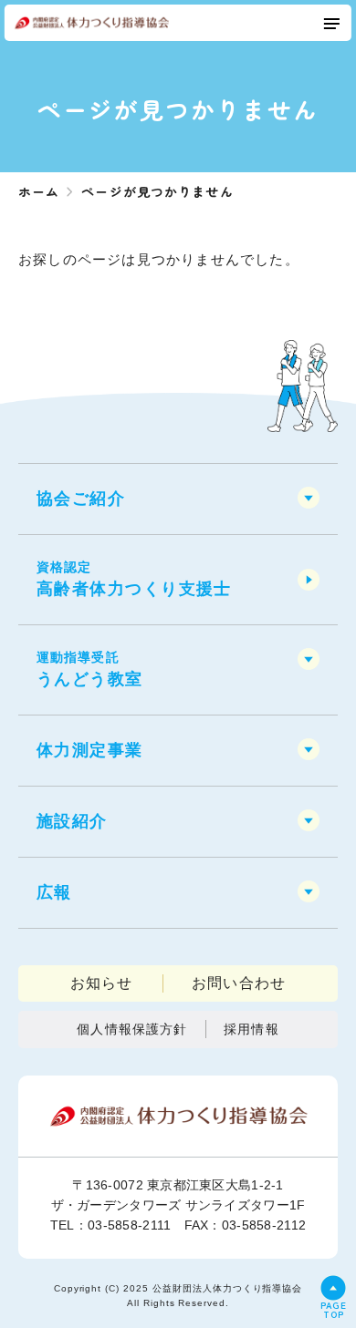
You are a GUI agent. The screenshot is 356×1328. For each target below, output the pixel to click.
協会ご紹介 (81, 498)
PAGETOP (333, 1308)
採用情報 (251, 1029)
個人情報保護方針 (132, 1029)
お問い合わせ (239, 983)
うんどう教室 (90, 669)
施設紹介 (72, 821)
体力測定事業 (90, 750)
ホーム (38, 191)
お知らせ (101, 983)
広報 (54, 892)
